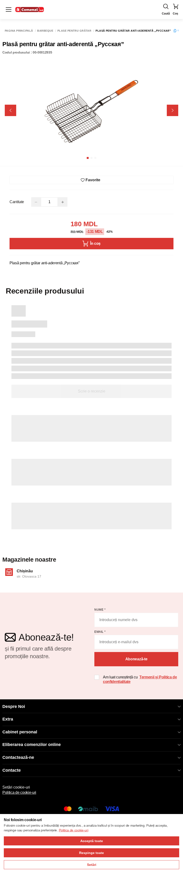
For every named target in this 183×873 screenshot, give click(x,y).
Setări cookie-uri (16, 787)
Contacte (11, 770)
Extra (7, 719)
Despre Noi (13, 706)
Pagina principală (19, 30)
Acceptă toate (91, 841)
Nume (100, 609)
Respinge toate (91, 853)
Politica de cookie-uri (19, 792)
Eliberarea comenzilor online (31, 744)
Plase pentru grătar (74, 30)
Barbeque (45, 30)
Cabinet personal (19, 732)
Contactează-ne (18, 757)
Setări (91, 865)
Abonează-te (136, 659)
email (100, 631)
